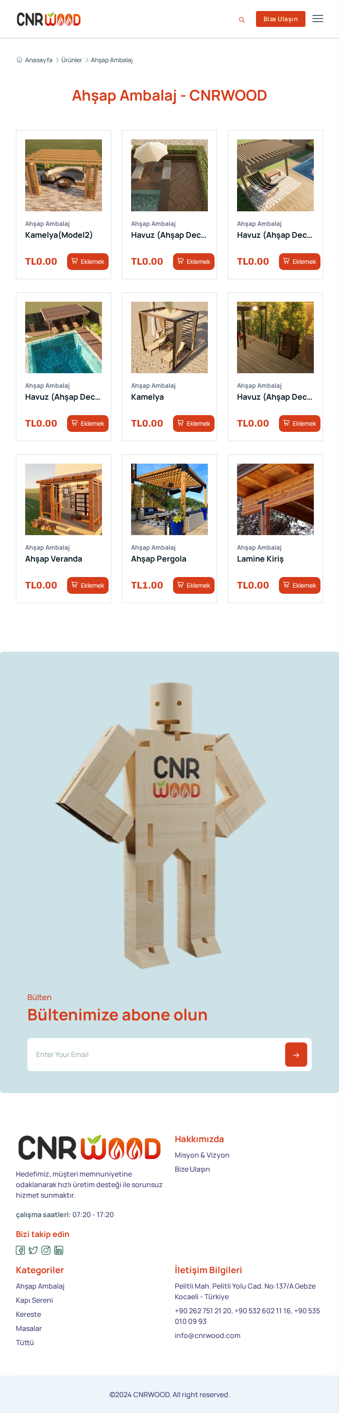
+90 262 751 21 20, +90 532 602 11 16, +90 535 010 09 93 (247, 1316)
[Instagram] (46, 1250)
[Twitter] (33, 1250)
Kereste (28, 1314)
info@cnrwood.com (208, 1335)
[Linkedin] (59, 1250)
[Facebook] (20, 1250)
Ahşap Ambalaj (112, 60)
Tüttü (25, 1342)
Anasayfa (39, 60)
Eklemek (91, 261)
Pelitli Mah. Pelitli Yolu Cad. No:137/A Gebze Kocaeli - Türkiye (245, 1291)
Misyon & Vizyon (202, 1155)
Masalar (29, 1328)
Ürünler (71, 60)
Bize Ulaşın (281, 19)
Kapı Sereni (34, 1300)
